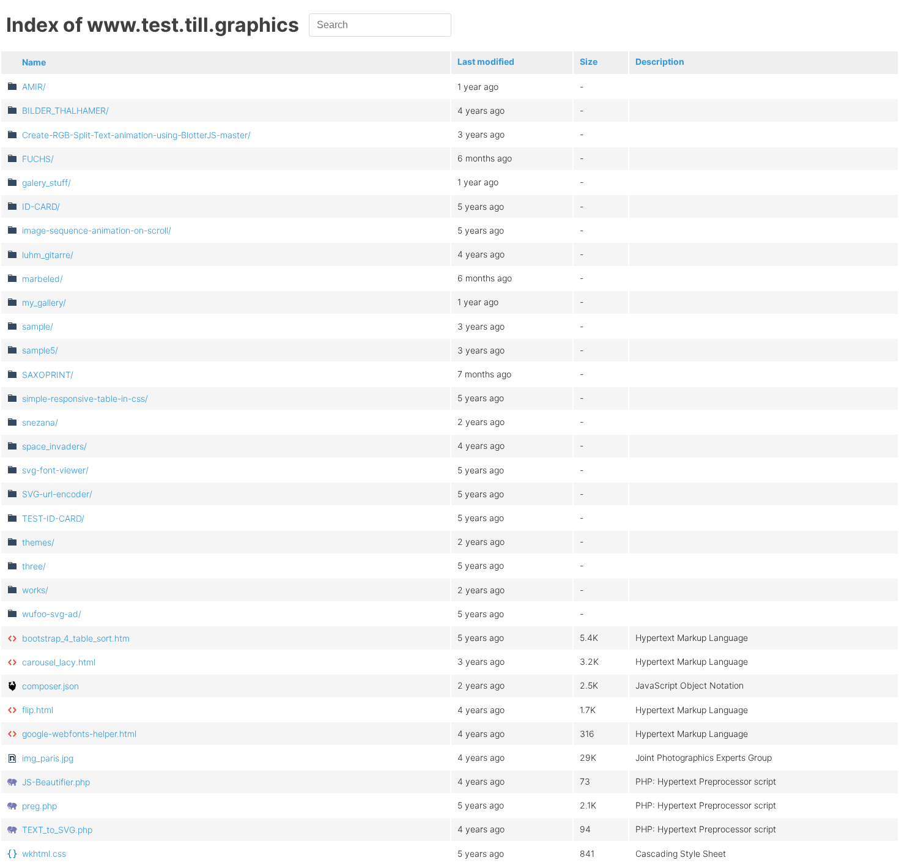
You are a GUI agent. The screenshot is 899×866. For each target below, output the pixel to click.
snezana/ (40, 422)
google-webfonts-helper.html (79, 733)
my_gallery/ (44, 302)
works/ (35, 590)
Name (34, 62)
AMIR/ (34, 86)
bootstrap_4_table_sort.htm (76, 638)
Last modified (485, 61)
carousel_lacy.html (58, 662)
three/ (34, 566)
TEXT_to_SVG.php (57, 829)
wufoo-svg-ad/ (51, 614)
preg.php (39, 806)
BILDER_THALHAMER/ (65, 110)
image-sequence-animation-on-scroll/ (96, 230)
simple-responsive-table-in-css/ (85, 398)
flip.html (37, 710)
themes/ (38, 542)
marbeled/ (42, 278)
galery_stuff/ (46, 182)
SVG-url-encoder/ (57, 494)
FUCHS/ (38, 159)
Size (588, 61)
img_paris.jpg (47, 758)
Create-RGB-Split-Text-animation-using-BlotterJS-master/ (136, 135)
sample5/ (40, 350)
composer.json (50, 686)
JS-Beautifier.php (56, 782)
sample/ (37, 326)
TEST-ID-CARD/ (53, 518)
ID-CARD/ (41, 206)
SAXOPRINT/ (47, 374)
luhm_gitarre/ (47, 255)
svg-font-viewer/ (55, 470)
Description (659, 61)
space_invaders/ (54, 446)
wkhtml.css (44, 853)
